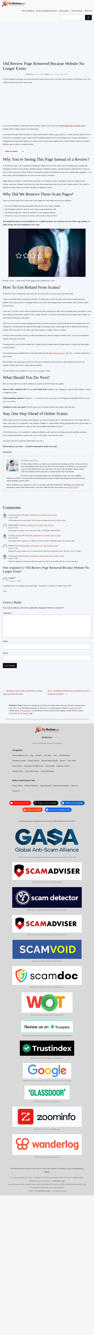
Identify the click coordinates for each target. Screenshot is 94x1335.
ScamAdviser (72, 708)
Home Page (37, 407)
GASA (45, 708)
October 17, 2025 (15, 581)
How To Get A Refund (37, 371)
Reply (5, 591)
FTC (71, 353)
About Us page (73, 487)
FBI (67, 353)
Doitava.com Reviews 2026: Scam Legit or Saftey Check (44, 556)
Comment (8, 613)
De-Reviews (47, 737)
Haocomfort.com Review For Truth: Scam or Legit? (42, 535)
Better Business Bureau (57, 353)
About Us (26, 713)
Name (5, 641)
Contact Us (63, 389)
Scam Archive (64, 74)
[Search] (88, 17)
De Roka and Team (15, 515)
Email (5, 653)
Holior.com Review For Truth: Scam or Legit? (40, 515)
